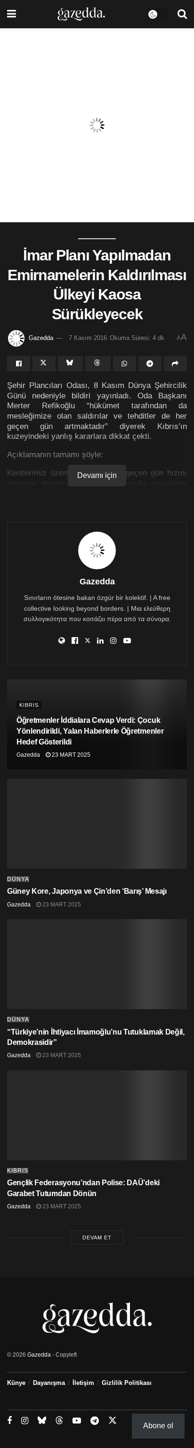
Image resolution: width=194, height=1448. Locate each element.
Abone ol (158, 1426)
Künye (16, 1382)
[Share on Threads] (97, 363)
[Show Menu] (11, 14)
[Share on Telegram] (150, 363)
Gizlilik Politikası (127, 1382)
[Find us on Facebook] (9, 1421)
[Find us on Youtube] (77, 1421)
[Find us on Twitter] (112, 1420)
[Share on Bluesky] (70, 363)
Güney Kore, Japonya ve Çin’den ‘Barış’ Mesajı (87, 891)
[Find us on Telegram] (94, 1421)
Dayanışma (49, 1382)
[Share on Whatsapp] (124, 363)
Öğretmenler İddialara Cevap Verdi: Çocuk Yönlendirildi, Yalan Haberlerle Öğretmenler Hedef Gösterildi (89, 731)
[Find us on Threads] (59, 1420)
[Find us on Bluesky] (42, 1420)
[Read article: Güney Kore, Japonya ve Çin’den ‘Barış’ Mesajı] (97, 824)
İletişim (83, 1382)
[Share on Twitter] (44, 363)
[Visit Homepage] (81, 14)
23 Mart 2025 (70, 755)
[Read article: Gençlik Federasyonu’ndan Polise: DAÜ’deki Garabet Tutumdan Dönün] (97, 1115)
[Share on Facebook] (18, 363)
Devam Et (97, 1237)
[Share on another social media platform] (175, 363)
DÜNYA (18, 879)
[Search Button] (182, 14)
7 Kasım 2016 (88, 337)
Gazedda (41, 337)
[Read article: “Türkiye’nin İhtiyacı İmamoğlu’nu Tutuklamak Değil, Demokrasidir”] (97, 964)
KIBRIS (29, 705)
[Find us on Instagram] (24, 1421)
